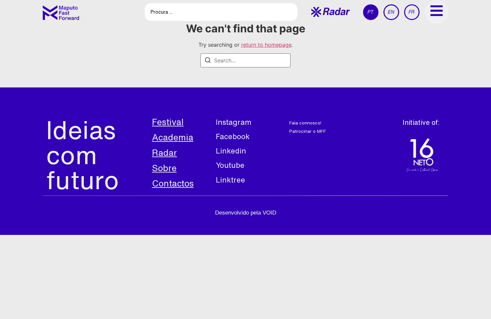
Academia (172, 137)
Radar (164, 152)
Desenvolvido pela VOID (245, 213)
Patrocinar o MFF (307, 131)
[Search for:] (245, 60)
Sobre (164, 168)
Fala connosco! (305, 122)
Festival (168, 121)
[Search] (207, 61)
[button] (330, 11)
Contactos (173, 183)
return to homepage (266, 44)
